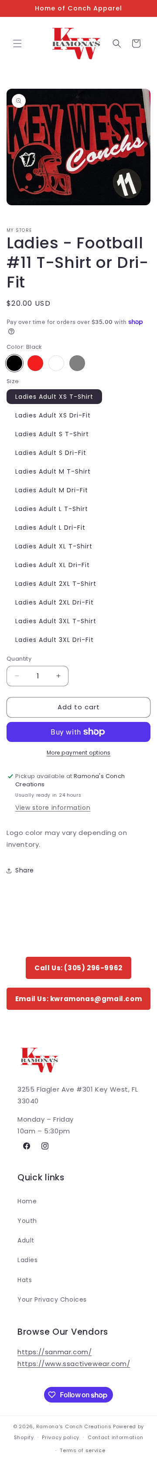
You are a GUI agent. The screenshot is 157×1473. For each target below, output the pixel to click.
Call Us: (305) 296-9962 (78, 967)
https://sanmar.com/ (54, 1351)
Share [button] (24, 870)
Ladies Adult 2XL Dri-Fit (54, 602)
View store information (52, 807)
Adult (25, 1240)
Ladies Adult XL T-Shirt (53, 546)
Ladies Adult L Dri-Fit (50, 527)
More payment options (79, 752)
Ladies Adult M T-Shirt (53, 471)
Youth (27, 1220)
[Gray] (77, 363)
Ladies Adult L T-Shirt (51, 508)
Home (27, 1201)
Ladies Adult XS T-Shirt (54, 396)
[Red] (35, 363)
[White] (56, 363)
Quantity (19, 659)
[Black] (14, 363)
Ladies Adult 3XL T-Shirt (55, 621)
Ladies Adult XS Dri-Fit (53, 415)
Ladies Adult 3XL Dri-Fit (54, 639)
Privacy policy (60, 1437)
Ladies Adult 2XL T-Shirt (55, 583)
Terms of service (82, 1450)
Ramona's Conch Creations (74, 1426)
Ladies (27, 1260)
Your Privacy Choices (52, 1299)
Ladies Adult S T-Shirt (52, 434)
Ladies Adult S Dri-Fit (50, 452)
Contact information (115, 1437)
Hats (24, 1280)
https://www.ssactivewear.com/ (73, 1363)
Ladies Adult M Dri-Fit (51, 490)
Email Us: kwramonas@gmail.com (78, 998)
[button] (17, 43)
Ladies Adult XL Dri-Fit (52, 565)
